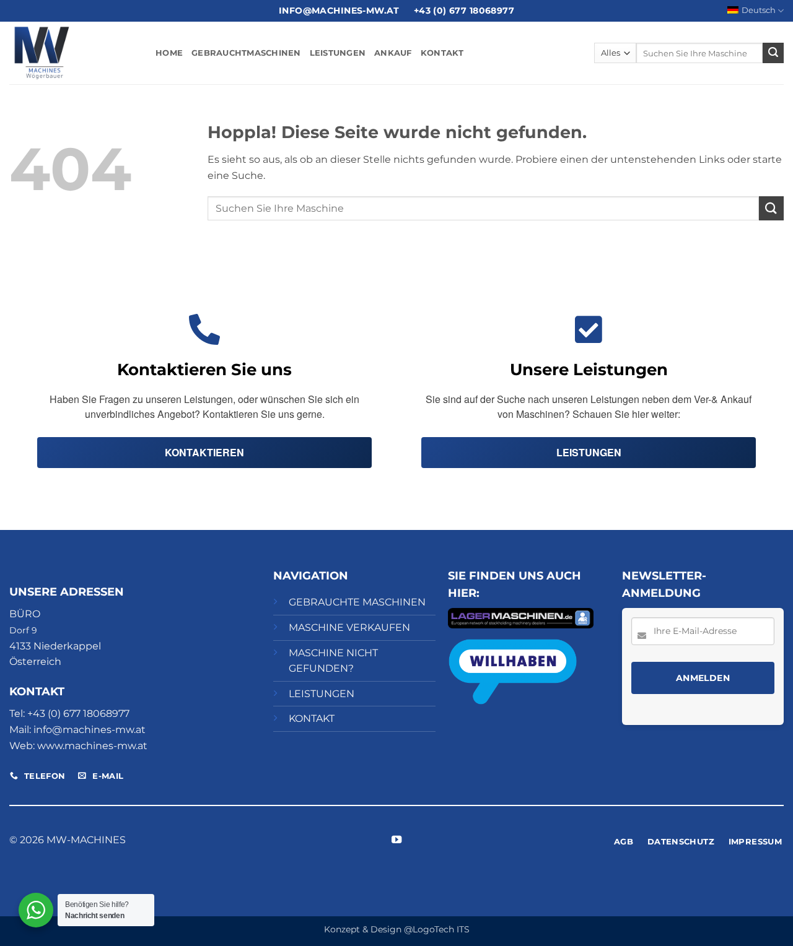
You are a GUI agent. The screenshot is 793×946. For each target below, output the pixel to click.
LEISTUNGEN (321, 694)
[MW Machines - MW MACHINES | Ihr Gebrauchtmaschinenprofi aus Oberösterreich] (73, 53)
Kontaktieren (204, 452)
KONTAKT (312, 718)
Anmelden (703, 678)
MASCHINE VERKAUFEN (349, 627)
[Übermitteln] (773, 53)
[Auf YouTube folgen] (396, 840)
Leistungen (338, 53)
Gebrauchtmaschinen (246, 53)
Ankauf (393, 53)
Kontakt (442, 53)
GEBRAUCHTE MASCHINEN (357, 602)
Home (169, 53)
